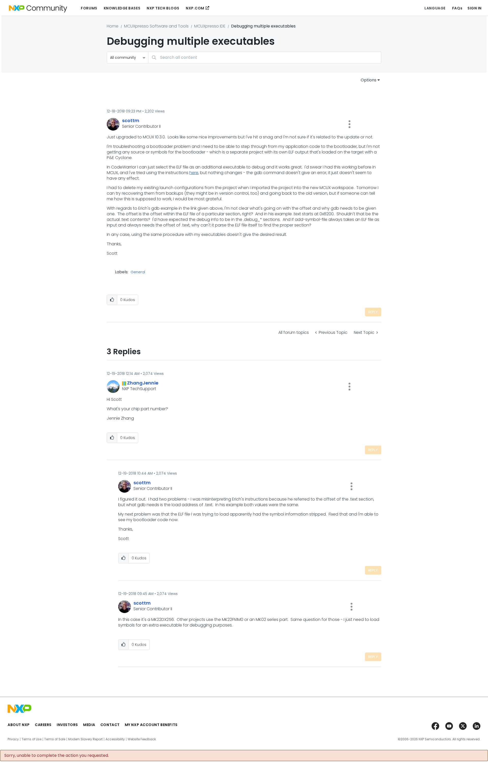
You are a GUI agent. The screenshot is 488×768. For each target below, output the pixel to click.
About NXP (19, 724)
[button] (349, 124)
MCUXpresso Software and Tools (156, 26)
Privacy (13, 739)
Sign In (474, 8)
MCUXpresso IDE (209, 26)
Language (434, 8)
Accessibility (115, 739)
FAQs (457, 8)
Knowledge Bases (122, 8)
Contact (110, 724)
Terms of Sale (54, 739)
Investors (67, 724)
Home (112, 26)
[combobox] (264, 57)
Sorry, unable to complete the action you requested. (56, 755)
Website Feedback (142, 739)
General (138, 272)
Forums (89, 8)
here (193, 173)
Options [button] (368, 80)
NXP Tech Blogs (163, 8)
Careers (43, 724)
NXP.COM (195, 8)
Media (89, 724)
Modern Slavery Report (85, 739)
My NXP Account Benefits (151, 724)
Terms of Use (31, 739)
